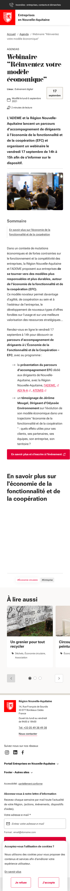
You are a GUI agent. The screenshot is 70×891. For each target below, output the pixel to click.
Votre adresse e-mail (17, 815)
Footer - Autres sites (16, 772)
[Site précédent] (11, 678)
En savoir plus (13, 871)
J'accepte (50, 883)
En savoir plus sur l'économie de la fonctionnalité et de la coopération (29, 232)
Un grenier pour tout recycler (27, 644)
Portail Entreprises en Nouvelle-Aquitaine (29, 763)
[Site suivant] (59, 678)
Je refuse (23, 883)
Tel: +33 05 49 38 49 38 (33, 727)
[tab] (29, 678)
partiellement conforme (30, 783)
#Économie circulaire (27, 580)
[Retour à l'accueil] (10, 706)
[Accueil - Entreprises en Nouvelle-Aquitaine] (7, 17)
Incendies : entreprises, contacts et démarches (38, 5)
